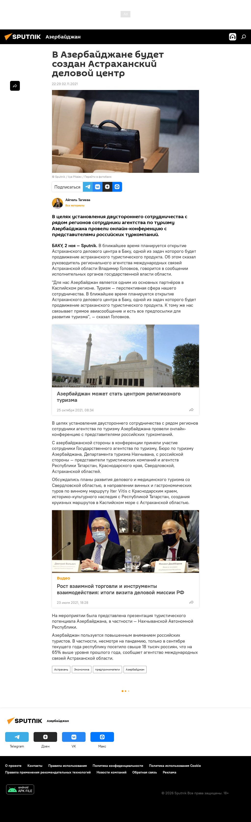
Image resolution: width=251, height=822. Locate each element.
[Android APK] (20, 790)
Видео (63, 578)
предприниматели (107, 669)
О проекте (13, 765)
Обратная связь (144, 772)
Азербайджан (135, 669)
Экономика (81, 669)
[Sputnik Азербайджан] (24, 41)
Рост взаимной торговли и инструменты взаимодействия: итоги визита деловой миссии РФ (120, 589)
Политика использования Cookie (175, 765)
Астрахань (61, 669)
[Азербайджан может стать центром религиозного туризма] (125, 356)
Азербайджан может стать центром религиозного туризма (119, 396)
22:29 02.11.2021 (65, 84)
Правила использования (67, 765)
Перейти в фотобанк (98, 176)
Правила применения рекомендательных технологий (48, 772)
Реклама (169, 772)
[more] (191, 410)
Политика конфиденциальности (118, 765)
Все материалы (75, 205)
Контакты (34, 765)
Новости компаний (111, 772)
